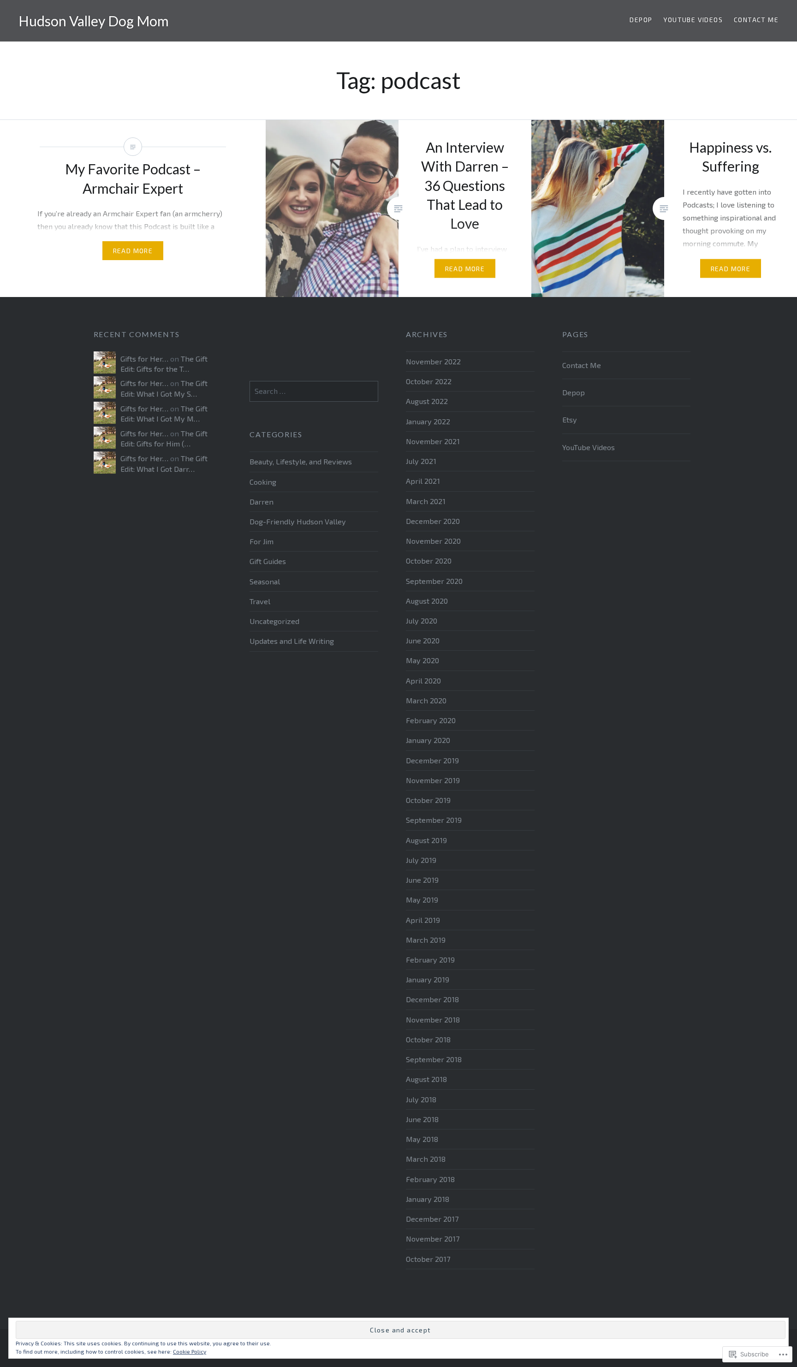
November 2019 (433, 780)
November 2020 (433, 540)
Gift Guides (268, 561)
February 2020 (431, 720)
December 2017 (432, 1218)
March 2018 (426, 1158)
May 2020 (422, 660)
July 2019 (421, 860)
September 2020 (434, 581)
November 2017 (432, 1238)
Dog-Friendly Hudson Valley (298, 521)
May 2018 (422, 1139)
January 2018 (427, 1199)
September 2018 (434, 1059)
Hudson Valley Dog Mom (93, 20)
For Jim (262, 541)
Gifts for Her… (144, 358)
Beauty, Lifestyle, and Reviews (301, 461)
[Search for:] (314, 390)
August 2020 (427, 600)
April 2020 (423, 680)
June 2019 (422, 879)
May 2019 (422, 899)
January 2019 (427, 979)
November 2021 (433, 441)
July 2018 (421, 1099)
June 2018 (422, 1119)
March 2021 (426, 501)
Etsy (569, 419)
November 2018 (433, 1019)
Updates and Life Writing (292, 640)
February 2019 (430, 959)
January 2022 (428, 421)
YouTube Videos (693, 20)
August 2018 (426, 1079)
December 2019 (432, 760)
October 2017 (428, 1258)
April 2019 (423, 919)
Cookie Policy (189, 1351)
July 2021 (421, 461)
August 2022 (427, 401)
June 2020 (423, 640)
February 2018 (430, 1179)
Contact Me (756, 20)
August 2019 (426, 840)
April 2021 (423, 480)
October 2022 (429, 381)
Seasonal (265, 581)
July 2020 (421, 620)
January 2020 (428, 740)
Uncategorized (274, 621)
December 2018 (432, 999)
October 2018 (428, 1039)
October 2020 (429, 560)
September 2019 (434, 819)
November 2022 (433, 361)
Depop (641, 20)
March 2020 (426, 700)
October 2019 (428, 800)
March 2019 (426, 939)
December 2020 (433, 521)
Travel (260, 601)
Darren (262, 501)
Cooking (263, 481)
